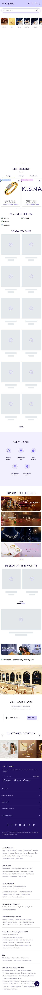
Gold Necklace (30, 873)
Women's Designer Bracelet (10, 924)
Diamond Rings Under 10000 (10, 934)
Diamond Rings (26, 894)
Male (19, 780)
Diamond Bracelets (23, 889)
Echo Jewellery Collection (9, 970)
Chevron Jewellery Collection (31, 986)
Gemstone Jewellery (8, 858)
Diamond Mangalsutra (20, 886)
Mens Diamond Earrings (25, 891)
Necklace (31, 853)
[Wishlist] (36, 3)
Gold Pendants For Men (9, 909)
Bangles (5, 853)
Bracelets (35, 850)
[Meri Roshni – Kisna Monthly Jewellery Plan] (21, 659)
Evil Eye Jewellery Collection (28, 981)
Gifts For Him (15, 958)
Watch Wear (19, 858)
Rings (3, 850)
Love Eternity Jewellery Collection (12, 986)
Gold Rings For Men (7, 907)
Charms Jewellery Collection (26, 975)
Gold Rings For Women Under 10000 (13, 937)
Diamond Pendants (7, 886)
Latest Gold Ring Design (27, 871)
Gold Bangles (22, 876)
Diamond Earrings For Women (24, 919)
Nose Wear (19, 853)
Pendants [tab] (33, 176)
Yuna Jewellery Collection (29, 973)
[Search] (32, 3)
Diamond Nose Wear (17, 897)
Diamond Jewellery (27, 856)
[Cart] (39, 3)
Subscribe (36, 776)
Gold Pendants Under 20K (23, 945)
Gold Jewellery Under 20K (23, 942)
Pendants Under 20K (8, 945)
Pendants (11, 853)
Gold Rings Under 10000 (26, 940)
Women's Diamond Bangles (26, 922)
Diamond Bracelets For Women (11, 894)
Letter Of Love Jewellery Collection (12, 978)
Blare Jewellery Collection (10, 975)
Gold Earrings (6, 873)
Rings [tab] (8, 176)
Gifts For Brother (27, 960)
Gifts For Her (17, 960)
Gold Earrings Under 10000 (10, 940)
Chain (25, 853)
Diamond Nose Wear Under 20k (11, 948)
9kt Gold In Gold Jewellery (10, 876)
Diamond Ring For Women (10, 891)
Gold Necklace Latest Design (11, 871)
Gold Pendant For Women (10, 922)
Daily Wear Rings (11, 850)
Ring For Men (30, 907)
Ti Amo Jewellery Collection (28, 983)
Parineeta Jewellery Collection (11, 981)
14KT (4, 856)
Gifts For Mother (7, 960)
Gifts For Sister (6, 958)
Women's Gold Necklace (26, 924)
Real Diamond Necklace (9, 889)
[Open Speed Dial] (37, 983)
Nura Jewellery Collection (24, 970)
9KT (37, 853)
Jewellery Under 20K (8, 942)
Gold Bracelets (6, 868)
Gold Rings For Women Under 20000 (22, 868)
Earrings (20, 850)
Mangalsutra (27, 850)
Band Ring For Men (20, 907)
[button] (9, 198)
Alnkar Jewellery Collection (10, 989)
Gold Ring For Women (18, 873)
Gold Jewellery (16, 856)
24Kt (9, 856)
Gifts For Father (25, 958)
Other (28, 780)
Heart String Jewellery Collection (11, 973)
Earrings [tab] (21, 176)
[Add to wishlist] (19, 181)
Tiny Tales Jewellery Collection (11, 983)
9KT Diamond (6, 897)
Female (8, 780)
